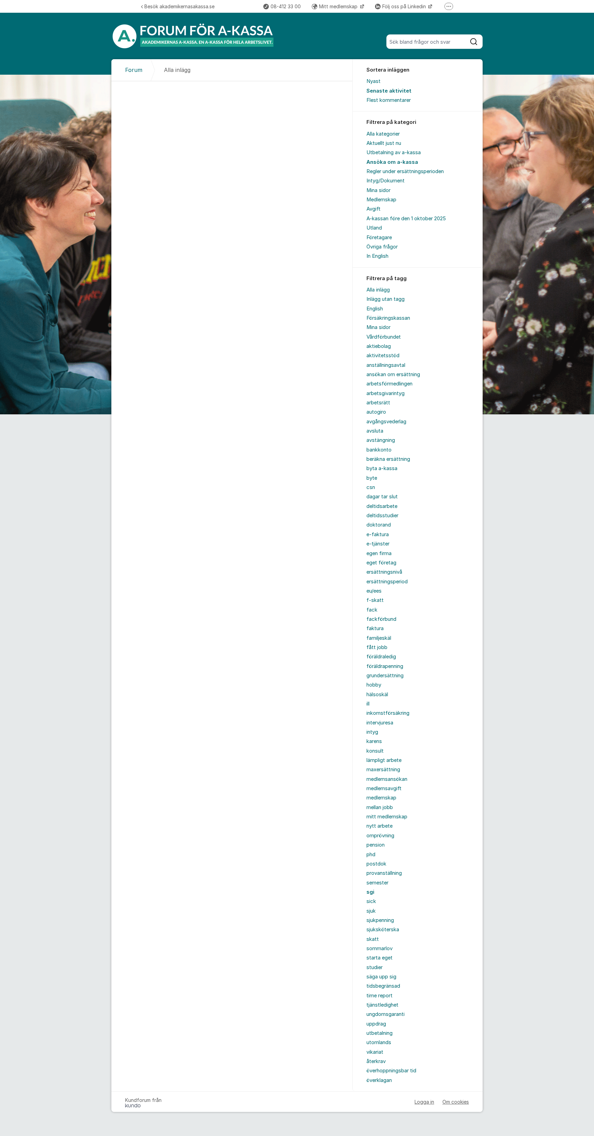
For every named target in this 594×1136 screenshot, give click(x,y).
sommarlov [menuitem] (379, 948)
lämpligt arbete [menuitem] (384, 760)
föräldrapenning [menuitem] (384, 666)
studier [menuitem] (374, 967)
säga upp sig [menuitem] (381, 977)
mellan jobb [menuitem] (379, 807)
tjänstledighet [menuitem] (382, 1005)
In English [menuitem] (377, 256)
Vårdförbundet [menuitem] (383, 337)
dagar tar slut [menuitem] (382, 496)
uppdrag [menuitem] (376, 1024)
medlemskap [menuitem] (381, 798)
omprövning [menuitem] (380, 835)
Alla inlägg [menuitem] (378, 290)
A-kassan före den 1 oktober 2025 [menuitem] (406, 218)
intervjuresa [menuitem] (379, 723)
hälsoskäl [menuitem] (377, 694)
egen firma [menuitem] (379, 553)
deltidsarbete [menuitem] (381, 506)
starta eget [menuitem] (379, 958)
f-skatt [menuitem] (375, 600)
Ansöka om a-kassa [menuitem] (392, 162)
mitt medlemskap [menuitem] (386, 817)
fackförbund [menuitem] (381, 619)
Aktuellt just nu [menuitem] (383, 143)
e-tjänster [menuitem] (377, 544)
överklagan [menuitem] (379, 1080)
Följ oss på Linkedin (404, 6)
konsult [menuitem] (375, 751)
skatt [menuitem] (372, 939)
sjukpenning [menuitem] (380, 920)
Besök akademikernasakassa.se (179, 6)
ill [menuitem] (368, 704)
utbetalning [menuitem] (379, 1033)
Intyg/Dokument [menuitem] (385, 181)
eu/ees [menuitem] (374, 591)
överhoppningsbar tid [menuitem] (391, 1071)
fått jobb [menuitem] (376, 647)
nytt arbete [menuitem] (379, 826)
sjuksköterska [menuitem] (382, 929)
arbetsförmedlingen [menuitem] (389, 384)
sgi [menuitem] (370, 892)
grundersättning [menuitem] (385, 675)
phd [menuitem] (370, 854)
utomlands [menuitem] (378, 1042)
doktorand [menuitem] (378, 525)
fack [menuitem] (371, 610)
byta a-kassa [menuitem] (381, 468)
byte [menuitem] (371, 478)
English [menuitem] (374, 309)
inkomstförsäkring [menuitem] (387, 713)
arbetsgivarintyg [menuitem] (385, 393)
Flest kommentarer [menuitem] (388, 100)
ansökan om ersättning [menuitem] (393, 374)
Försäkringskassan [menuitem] (388, 318)
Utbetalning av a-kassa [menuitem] (393, 152)
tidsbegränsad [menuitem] (383, 986)
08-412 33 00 (286, 6)
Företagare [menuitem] (379, 237)
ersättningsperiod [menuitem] (387, 581)
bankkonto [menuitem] (379, 450)
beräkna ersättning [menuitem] (388, 459)
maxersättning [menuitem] (383, 769)
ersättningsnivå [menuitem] (384, 572)
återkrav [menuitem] (376, 1061)
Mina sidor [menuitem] (378, 190)
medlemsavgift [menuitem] (384, 788)
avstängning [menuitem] (380, 440)
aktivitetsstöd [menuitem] (382, 355)
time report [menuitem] (379, 995)
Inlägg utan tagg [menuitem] (385, 299)
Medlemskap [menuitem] (381, 200)
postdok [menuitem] (376, 864)
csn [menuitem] (370, 487)
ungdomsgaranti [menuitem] (385, 1014)
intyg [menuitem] (372, 732)
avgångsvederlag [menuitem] (386, 421)
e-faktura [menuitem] (377, 534)
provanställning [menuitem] (384, 873)
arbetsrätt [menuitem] (378, 403)
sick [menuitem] (371, 901)
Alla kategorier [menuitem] (383, 134)
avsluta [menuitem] (374, 431)
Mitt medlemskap (339, 6)
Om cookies (455, 1102)
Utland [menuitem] (374, 228)
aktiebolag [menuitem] (378, 346)
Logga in (424, 1102)
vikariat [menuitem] (374, 1052)
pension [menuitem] (375, 845)
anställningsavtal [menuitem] (385, 365)
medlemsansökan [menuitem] (386, 779)
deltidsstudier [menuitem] (382, 515)
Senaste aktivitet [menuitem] (388, 91)
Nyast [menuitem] (373, 81)
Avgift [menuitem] (373, 209)
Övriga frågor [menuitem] (382, 247)
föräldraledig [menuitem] (381, 657)
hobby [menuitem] (373, 685)
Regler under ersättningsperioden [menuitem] (405, 171)
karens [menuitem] (374, 741)
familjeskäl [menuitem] (378, 638)
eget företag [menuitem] (381, 563)
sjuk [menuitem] (371, 911)
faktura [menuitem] (375, 628)
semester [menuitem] (377, 883)
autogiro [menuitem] (376, 412)
